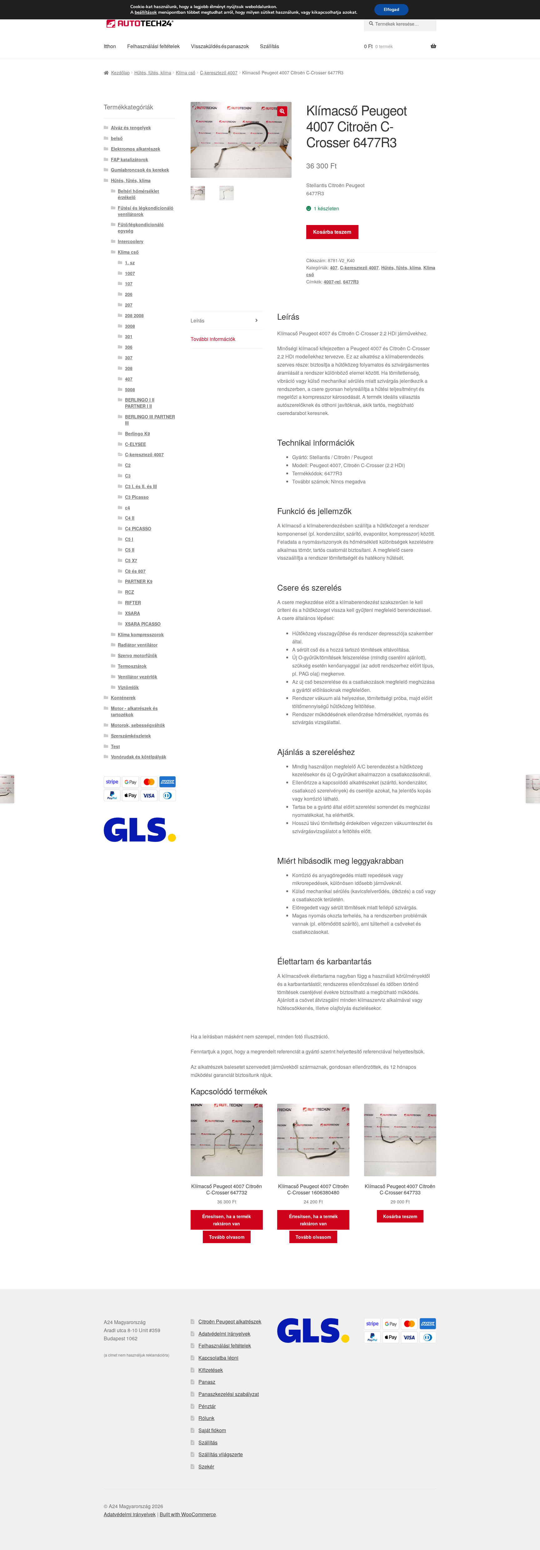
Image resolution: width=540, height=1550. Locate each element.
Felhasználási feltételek (153, 46)
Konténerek (123, 697)
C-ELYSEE (135, 444)
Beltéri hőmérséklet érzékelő (138, 194)
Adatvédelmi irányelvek (224, 1333)
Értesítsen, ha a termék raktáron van (226, 1220)
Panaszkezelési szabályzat (228, 1394)
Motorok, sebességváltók (138, 725)
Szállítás (269, 46)
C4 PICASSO (138, 528)
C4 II (129, 518)
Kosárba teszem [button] (400, 1216)
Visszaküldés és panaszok (220, 46)
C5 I (129, 539)
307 (128, 357)
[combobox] (400, 23)
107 (128, 283)
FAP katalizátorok (129, 159)
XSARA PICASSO (143, 624)
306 (128, 347)
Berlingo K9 (137, 433)
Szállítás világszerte (220, 1454)
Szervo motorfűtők (137, 655)
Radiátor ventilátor (138, 645)
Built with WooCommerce (188, 1514)
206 (128, 294)
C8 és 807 (135, 571)
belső (117, 138)
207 (128, 305)
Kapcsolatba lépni (218, 1357)
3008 (130, 326)
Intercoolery (130, 241)
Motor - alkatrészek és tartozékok (134, 711)
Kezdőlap (120, 72)
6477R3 (351, 281)
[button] (282, 111)
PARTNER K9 (138, 581)
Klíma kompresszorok (141, 634)
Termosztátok (132, 666)
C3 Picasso (137, 497)
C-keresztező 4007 (219, 72)
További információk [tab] (213, 338)
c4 (127, 507)
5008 (130, 389)
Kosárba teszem (332, 231)
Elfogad (391, 9)
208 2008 (134, 315)
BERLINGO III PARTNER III (150, 419)
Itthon (110, 46)
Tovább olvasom (226, 1237)
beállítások (146, 12)
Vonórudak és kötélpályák (138, 756)
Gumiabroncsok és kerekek (140, 170)
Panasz (206, 1381)
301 (128, 336)
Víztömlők (128, 687)
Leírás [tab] (197, 320)
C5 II (129, 550)
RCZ (129, 592)
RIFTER (133, 602)
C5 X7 (131, 560)
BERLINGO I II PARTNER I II (139, 403)
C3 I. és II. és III (141, 486)
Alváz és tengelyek (131, 127)
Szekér (206, 1466)
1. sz (130, 262)
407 (334, 267)
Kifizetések (210, 1369)
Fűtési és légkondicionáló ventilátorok (145, 211)
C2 (128, 465)
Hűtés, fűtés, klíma (152, 72)
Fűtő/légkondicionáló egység (141, 227)
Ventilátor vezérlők (137, 676)
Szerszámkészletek (131, 735)
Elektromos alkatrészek (135, 149)
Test (115, 746)
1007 (130, 273)
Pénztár (207, 1406)
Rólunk (206, 1418)
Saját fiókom (212, 1430)
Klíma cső (185, 72)
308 (128, 368)
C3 (128, 475)
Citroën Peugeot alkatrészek (229, 1321)
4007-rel (332, 281)
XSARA (132, 613)
